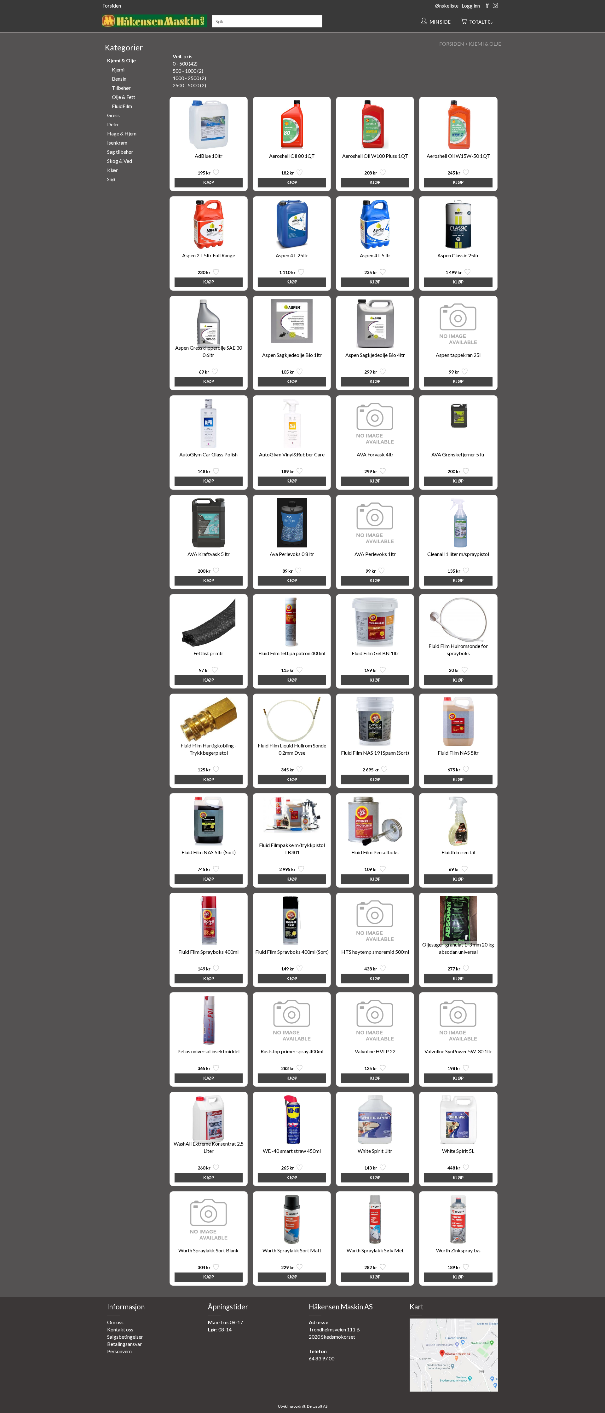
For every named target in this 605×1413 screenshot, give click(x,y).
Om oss (115, 1322)
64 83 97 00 (321, 1358)
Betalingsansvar (124, 1344)
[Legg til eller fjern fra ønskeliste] (215, 174)
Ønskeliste (446, 6)
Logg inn (471, 6)
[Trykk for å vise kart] (454, 1390)
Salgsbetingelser (125, 1337)
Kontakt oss (120, 1329)
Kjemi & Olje (485, 44)
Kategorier (124, 47)
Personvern (119, 1351)
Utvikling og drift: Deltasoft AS (302, 1406)
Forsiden (111, 6)
